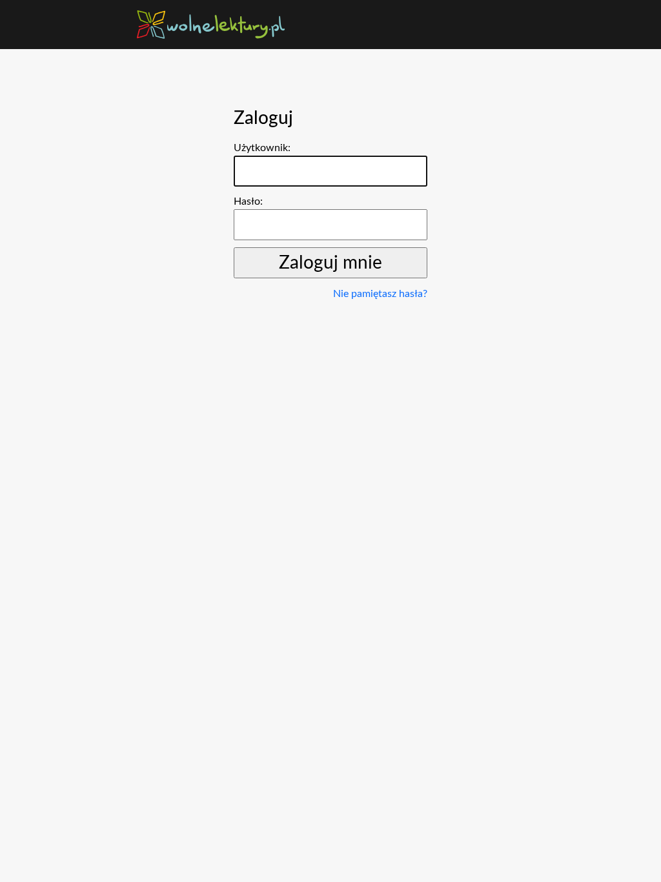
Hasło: (248, 201)
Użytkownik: (262, 148)
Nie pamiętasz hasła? (380, 294)
